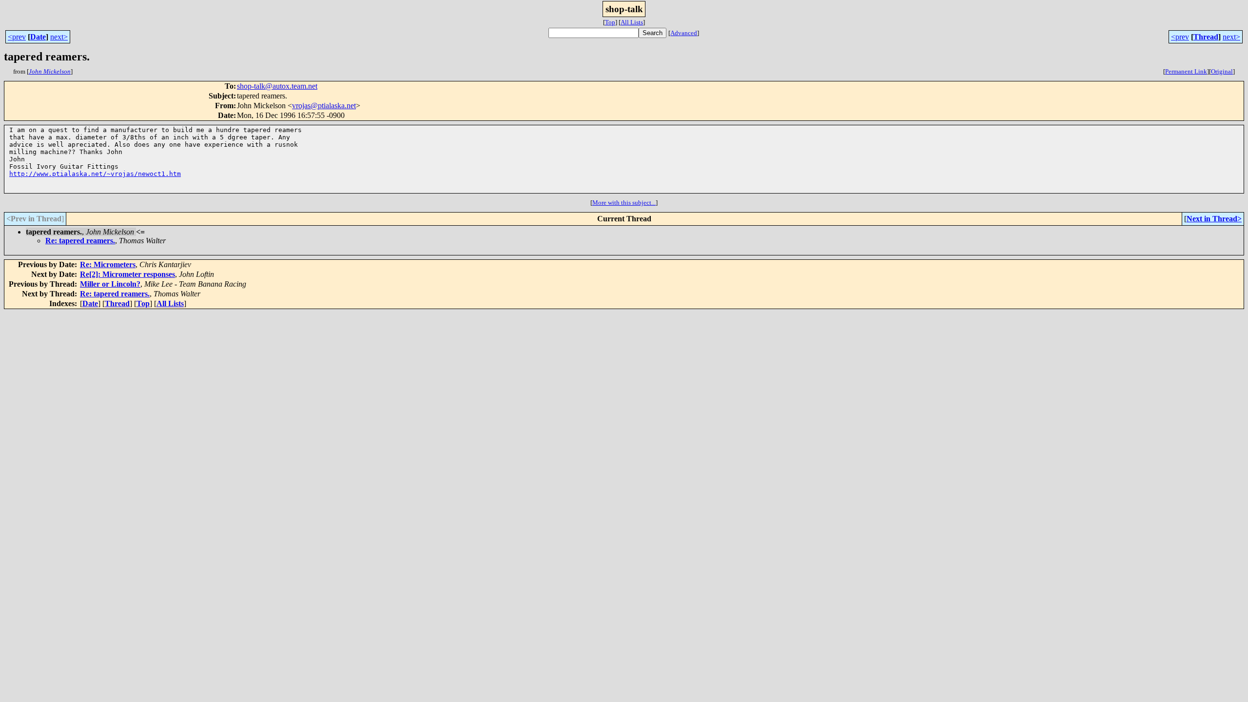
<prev (17, 37)
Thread (1205, 37)
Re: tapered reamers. (80, 240)
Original (1222, 71)
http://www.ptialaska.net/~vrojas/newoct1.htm (95, 173)
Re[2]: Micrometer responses (127, 274)
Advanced (683, 33)
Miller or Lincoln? (110, 284)
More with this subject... (624, 202)
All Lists (632, 22)
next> (59, 37)
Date (38, 37)
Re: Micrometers (108, 264)
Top (610, 22)
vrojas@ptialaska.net (324, 105)
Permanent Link (1186, 71)
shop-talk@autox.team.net (277, 86)
